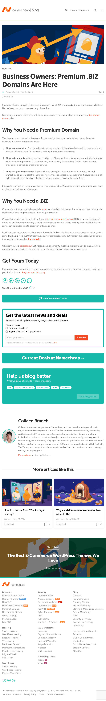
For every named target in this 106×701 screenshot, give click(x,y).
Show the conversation (54, 298)
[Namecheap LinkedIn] (14, 680)
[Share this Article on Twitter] (11, 281)
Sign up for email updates (85, 631)
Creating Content (81, 602)
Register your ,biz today (33, 272)
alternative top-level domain (59, 219)
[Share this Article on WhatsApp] (29, 281)
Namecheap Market (12, 612)
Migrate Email (9, 654)
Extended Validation (47, 641)
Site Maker (7, 658)
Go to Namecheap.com (84, 644)
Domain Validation (47, 638)
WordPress (78, 625)
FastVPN (46, 609)
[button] (95, 9)
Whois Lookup (9, 615)
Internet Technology (83, 622)
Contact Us (78, 641)
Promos (77, 634)
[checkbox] (7, 328)
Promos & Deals (81, 599)
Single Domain (45, 644)
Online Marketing (81, 605)
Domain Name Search (13, 595)
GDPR (55, 343)
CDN (40, 615)
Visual (42, 663)
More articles (24, 455)
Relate (42, 660)
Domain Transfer (13, 599)
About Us (77, 651)
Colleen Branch (12, 92)
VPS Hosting (8, 641)
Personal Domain (10, 609)
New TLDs (7, 602)
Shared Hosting (9, 631)
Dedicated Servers (11, 644)
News (76, 615)
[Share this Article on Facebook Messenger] (23, 281)
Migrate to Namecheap (13, 648)
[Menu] (102, 10)
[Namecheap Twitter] (9, 680)
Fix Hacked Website (49, 602)
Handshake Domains (14, 605)
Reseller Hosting (10, 638)
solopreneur (26, 246)
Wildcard (42, 648)
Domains (6, 68)
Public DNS (43, 619)
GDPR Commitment (83, 638)
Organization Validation (49, 634)
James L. (8, 519)
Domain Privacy (45, 595)
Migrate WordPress (11, 673)
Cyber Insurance (48, 612)
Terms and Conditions (11, 694)
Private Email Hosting (12, 651)
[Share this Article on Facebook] (5, 281)
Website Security (48, 599)
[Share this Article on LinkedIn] (17, 281)
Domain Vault (47, 605)
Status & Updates (81, 648)
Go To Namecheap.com (77, 10)
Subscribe (81, 337)
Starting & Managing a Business (88, 609)
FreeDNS (6, 622)
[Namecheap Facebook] (4, 680)
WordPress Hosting (11, 634)
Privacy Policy (30, 694)
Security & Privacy (82, 619)
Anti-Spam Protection (51, 622)
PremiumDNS (9, 619)
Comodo (42, 631)
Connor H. (61, 519)
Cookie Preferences (55, 694)
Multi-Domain (45, 651)
